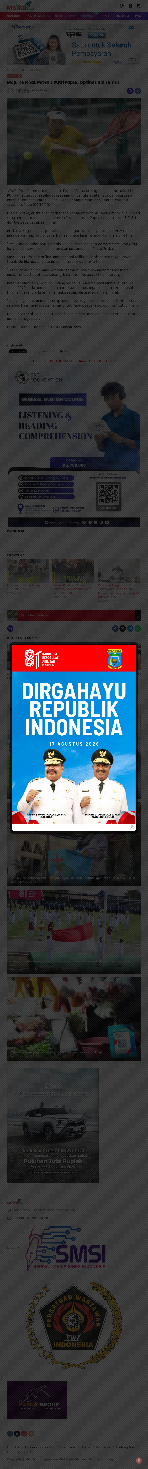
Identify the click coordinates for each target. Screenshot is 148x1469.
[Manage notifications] (139, 1460)
